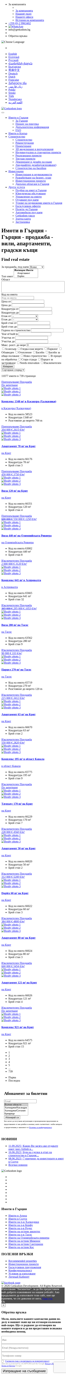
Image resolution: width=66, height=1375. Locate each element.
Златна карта (23, 218)
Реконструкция (24, 142)
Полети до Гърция (26, 209)
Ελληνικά (13, 56)
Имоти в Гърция (18, 117)
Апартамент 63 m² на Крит (18, 714)
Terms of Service (8, 1366)
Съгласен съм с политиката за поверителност (27, 1361)
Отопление (25, 352)
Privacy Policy (51, 1364)
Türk (11, 95)
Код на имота (9, 294)
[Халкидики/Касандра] (16, 1107)
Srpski (11, 92)
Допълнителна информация (32, 127)
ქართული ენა (17, 83)
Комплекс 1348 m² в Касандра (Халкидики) (28, 401)
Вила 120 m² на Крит (14, 490)
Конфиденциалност (20, 1270)
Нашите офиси (24, 16)
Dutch (11, 76)
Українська (15, 99)
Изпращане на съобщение (24, 1371)
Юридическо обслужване (30, 193)
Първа (12, 1077)
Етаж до (6, 319)
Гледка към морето (32, 348)
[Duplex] (26, 276)
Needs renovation (29, 362)
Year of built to (9, 333)
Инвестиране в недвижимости (33, 174)
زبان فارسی (15, 86)
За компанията (24, 10)
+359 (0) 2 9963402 (19, 23)
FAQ (18, 130)
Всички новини (17, 1164)
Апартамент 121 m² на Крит (19, 982)
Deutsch (13, 73)
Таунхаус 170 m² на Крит (17, 803)
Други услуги (16, 187)
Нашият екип (23, 13)
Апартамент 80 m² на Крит (18, 937)
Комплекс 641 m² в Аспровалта (21, 580)
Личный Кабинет (18, 1276)
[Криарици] (16, 1113)
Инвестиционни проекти (30, 180)
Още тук (47, 1298)
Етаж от (6, 316)
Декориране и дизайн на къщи (33, 161)
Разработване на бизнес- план (33, 177)
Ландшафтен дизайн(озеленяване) (35, 165)
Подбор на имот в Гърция (30, 190)
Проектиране (23, 146)
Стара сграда (29, 359)
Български (14, 66)
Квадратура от (10, 308)
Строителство (16, 136)
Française (13, 79)
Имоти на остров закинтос (24, 1231)
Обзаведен (7, 352)
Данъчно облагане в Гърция (32, 183)
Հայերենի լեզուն (20, 63)
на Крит (6, 453)
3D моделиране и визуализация (34, 149)
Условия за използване (22, 1273)
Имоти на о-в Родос (20, 1228)
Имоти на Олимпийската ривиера (28, 1237)
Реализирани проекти (28, 155)
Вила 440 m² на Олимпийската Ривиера (26, 535)
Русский (13, 60)
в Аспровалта (9, 587)
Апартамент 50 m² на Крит (18, 848)
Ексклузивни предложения (24, 1267)
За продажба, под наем (15, 266)
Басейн (40, 352)
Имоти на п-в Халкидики (23, 1221)
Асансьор (10, 348)
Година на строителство (15, 330)
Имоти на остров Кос (21, 1247)
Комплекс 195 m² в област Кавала (22, 758)
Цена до (6, 305)
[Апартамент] (26, 273)
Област (5, 279)
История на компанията (29, 20)
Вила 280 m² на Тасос (14, 624)
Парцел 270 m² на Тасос (16, 669)
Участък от (8, 337)
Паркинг (52, 348)
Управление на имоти (28, 196)
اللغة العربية (15, 102)
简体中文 (14, 69)
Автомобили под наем (28, 212)
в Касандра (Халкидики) (16, 408)
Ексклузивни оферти (28, 206)
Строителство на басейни (30, 168)
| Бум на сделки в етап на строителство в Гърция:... (30, 1154)
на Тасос (6, 631)
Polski (11, 89)
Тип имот (7, 276)
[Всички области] (16, 1104)
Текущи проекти (25, 158)
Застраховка (22, 221)
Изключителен (52, 362)
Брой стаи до (9, 326)
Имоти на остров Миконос (24, 1240)
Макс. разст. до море (13, 345)
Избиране (8, 366)
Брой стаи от (9, 322)
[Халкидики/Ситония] (16, 1110)
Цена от (6, 301)
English (12, 53)
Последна (14, 1080)
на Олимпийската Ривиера (17, 542)
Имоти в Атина (17, 1215)
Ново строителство (35, 355)
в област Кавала (11, 766)
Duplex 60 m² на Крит (15, 893)
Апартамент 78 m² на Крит (18, 446)
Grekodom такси (25, 215)
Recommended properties (22, 1260)
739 (10, 1071)
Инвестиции (16, 171)
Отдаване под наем (27, 199)
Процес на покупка (27, 123)
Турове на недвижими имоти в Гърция (38, 202)
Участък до (8, 341)
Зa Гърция (21, 120)
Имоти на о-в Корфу (20, 1225)
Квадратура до (10, 312)
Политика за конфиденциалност (40, 1127)
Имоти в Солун (17, 1218)
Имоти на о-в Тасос (20, 1234)
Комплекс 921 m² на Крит (17, 1027)
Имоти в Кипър (17, 133)
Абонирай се (12, 1117)
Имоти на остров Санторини (25, 1244)
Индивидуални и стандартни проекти (38, 152)
